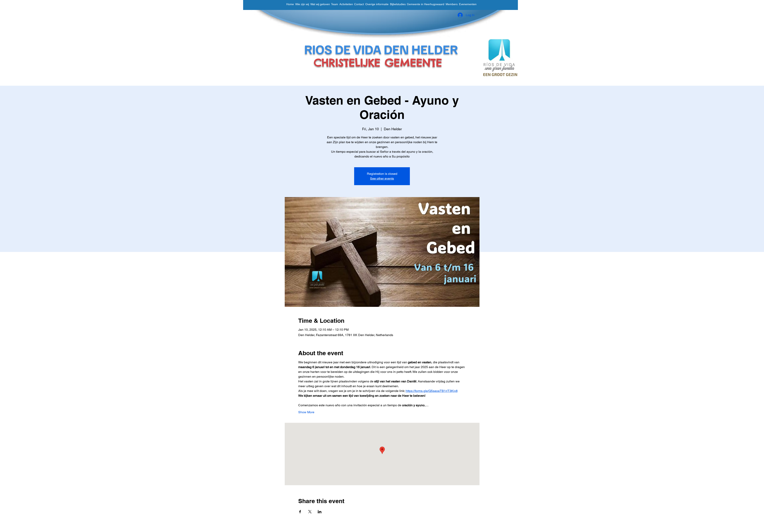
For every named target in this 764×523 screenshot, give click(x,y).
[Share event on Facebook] (300, 511)
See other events (382, 178)
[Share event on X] (310, 511)
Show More (306, 412)
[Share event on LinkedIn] (320, 511)
